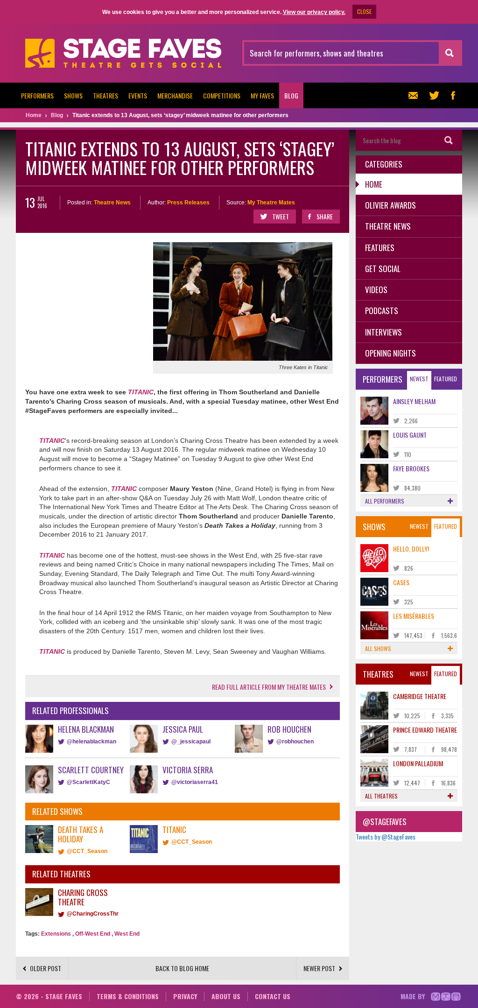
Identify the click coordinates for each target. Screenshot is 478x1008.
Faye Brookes (411, 468)
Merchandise (175, 95)
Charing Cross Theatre (83, 897)
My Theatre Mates (271, 202)
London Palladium (418, 763)
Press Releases (188, 202)
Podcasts (381, 310)
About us (225, 996)
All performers (384, 501)
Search (449, 140)
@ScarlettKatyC (88, 782)
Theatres (105, 95)
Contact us (272, 996)
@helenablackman (91, 741)
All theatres (381, 796)
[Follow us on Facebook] (452, 95)
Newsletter (415, 95)
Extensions (56, 934)
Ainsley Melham (414, 401)
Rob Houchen (289, 729)
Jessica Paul (182, 729)
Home (373, 184)
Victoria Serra (187, 770)
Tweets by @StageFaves (385, 836)
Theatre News (112, 202)
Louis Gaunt (410, 435)
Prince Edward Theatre (425, 730)
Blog (291, 95)
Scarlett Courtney (91, 770)
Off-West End (92, 934)
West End (127, 934)
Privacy (185, 996)
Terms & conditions (128, 996)
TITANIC (141, 392)
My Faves (262, 95)
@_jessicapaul (191, 741)
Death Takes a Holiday (80, 834)
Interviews (383, 332)
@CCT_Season (87, 851)
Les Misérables (413, 616)
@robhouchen (295, 741)
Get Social (383, 268)
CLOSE (364, 11)
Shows (73, 95)
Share (324, 216)
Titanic (174, 829)
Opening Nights (390, 353)
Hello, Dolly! (411, 548)
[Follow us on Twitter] (434, 95)
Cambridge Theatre (419, 696)
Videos (376, 289)
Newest (419, 379)
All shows (378, 648)
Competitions (221, 95)
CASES (401, 582)
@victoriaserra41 (194, 782)
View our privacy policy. (314, 12)
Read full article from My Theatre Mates (269, 687)
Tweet (280, 216)
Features (379, 247)
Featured (445, 379)
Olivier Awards (390, 205)
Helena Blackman (86, 729)
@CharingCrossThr (93, 913)
